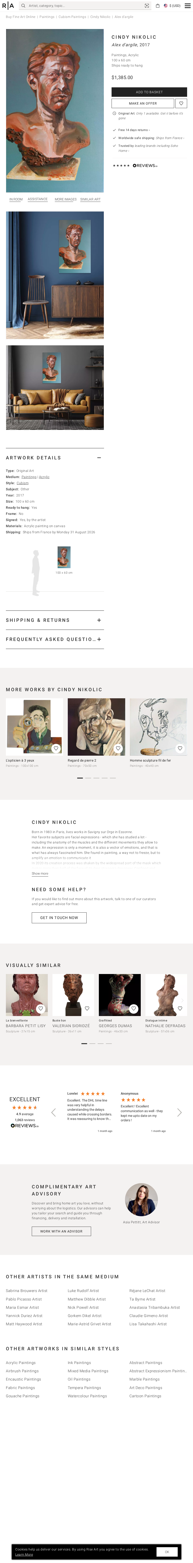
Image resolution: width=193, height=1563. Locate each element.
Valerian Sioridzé (71, 1026)
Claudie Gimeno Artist (148, 1315)
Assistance (38, 199)
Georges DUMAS (115, 1026)
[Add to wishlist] (181, 103)
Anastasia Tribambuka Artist (154, 1307)
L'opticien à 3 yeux (20, 760)
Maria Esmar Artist (22, 1307)
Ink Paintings (79, 1362)
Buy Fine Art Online (21, 17)
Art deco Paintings (145, 1387)
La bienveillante (17, 1020)
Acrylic (44, 477)
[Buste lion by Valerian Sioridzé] (73, 995)
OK (167, 1552)
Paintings (47, 17)
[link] (146, 5)
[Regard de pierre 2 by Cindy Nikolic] (96, 727)
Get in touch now (59, 917)
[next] (182, 729)
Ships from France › (170, 138)
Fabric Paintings (20, 1387)
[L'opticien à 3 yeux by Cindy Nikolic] (34, 727)
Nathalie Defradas (165, 1026)
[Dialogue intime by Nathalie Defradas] (166, 995)
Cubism (22, 483)
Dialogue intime (156, 1020)
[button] (188, 6)
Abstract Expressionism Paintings (159, 1371)
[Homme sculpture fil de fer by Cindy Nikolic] (158, 727)
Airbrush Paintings (22, 1371)
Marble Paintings (144, 1379)
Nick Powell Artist (83, 1307)
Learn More (24, 1554)
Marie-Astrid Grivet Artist (89, 1324)
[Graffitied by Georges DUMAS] (120, 995)
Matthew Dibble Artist (87, 1299)
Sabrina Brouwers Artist (27, 1290)
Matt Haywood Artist (24, 1324)
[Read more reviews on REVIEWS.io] (25, 1126)
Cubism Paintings (72, 17)
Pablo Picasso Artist (24, 1299)
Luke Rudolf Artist (83, 1290)
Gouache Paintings (23, 1396)
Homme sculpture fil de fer (150, 760)
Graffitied (105, 1020)
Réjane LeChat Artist (147, 1290)
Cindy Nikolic (100, 17)
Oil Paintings (79, 1379)
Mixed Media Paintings (88, 1371)
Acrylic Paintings (21, 1362)
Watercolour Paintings (87, 1396)
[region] (116, 1112)
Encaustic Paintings (23, 1379)
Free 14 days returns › (134, 130)
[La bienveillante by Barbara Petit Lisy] (27, 995)
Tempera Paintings (84, 1387)
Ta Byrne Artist (142, 1299)
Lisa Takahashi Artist (148, 1324)
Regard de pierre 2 (82, 760)
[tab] (55, 457)
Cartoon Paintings (145, 1396)
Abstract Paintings (145, 1362)
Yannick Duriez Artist (24, 1315)
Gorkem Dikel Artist (85, 1315)
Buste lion (59, 1020)
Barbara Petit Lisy (26, 1026)
